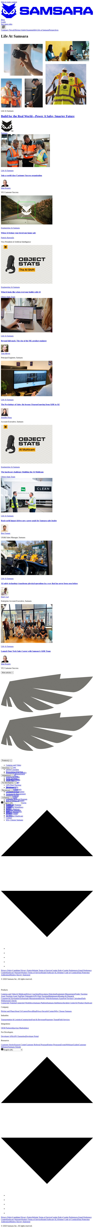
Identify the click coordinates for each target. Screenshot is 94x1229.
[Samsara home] (47, 17)
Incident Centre (69, 1003)
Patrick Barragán (7, 238)
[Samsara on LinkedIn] (8, 962)
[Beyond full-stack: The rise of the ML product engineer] (26, 332)
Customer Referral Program (16, 799)
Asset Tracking (7, 996)
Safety (24, 30)
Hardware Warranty (13, 973)
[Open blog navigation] (3, 27)
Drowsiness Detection (47, 994)
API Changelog (19, 1036)
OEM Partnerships (13, 780)
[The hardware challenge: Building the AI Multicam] (26, 463)
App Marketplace (22, 1028)
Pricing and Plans (7, 1011)
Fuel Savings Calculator (72, 998)
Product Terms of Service (31, 973)
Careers (25, 1011)
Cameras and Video (13, 765)
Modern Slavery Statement (20, 975)
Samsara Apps (57, 998)
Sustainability (31, 30)
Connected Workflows (25, 1003)
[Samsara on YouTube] (8, 966)
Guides (76, 1045)
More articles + (7, 673)
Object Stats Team (8, 297)
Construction (26, 1020)
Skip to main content (9, 2)
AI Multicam (21, 994)
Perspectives (53, 30)
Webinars (69, 1045)
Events (63, 1045)
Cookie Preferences (70, 970)
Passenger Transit (52, 1020)
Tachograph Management (29, 998)
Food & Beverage (13, 777)
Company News (7, 30)
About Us (18, 1011)
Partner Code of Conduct (68, 973)
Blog (34, 1011)
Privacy (39, 1011)
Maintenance (53, 996)
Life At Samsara (7, 171)
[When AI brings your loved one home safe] (26, 224)
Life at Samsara (43, 30)
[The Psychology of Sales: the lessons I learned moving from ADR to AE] (26, 395)
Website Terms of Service (42, 970)
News (30, 1011)
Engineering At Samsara (10, 228)
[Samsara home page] (17, 755)
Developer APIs (12, 787)
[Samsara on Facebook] (8, 949)
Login (3, 22)
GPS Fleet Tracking (13, 785)
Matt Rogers (6, 188)
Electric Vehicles (45, 998)
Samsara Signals (14, 1047)
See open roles (6, 24)
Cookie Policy (57, 970)
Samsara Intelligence (55, 1003)
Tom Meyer (5, 353)
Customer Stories (12, 795)
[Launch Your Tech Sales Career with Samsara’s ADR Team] (26, 642)
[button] (47, 872)
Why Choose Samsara (63, 1011)
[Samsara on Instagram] (8, 957)
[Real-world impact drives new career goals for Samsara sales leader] (26, 512)
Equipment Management (65, 994)
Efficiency (18, 30)
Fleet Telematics (27, 996)
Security (45, 1011)
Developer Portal (12, 792)
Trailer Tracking (81, 994)
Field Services (64, 1020)
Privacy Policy (6, 970)
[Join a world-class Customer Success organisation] (25, 166)
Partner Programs (54, 1045)
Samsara (4, 133)
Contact (51, 1011)
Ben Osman (5, 533)
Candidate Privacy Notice (22, 970)
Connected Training (8, 1003)
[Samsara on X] (8, 953)
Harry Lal (5, 597)
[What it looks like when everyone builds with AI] (26, 283)
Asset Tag (17, 996)
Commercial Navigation (10, 998)
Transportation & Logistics (16, 772)
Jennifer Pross (6, 417)
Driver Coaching (12, 770)
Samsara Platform (40, 1003)
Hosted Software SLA (49, 973)
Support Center (20, 1045)
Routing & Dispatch (66, 996)
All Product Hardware (83, 1003)
